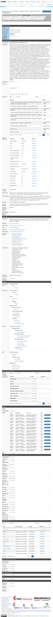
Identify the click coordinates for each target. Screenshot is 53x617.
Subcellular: (14, 318)
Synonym (12, 100)
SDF (16, 94)
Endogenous (14, 298)
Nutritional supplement (19, 361)
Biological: (14, 301)
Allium (4, 553)
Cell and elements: (16, 314)
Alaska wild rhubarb (7, 548)
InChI (27, 94)
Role (3, 352)
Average (30, 526)
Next (48, 134)
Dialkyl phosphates (16, 237)
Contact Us (44, 1)
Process (4, 326)
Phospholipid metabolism (22, 341)
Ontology (27, 17)
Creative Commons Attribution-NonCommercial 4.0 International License (34, 616)
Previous (40, 134)
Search (15, 1)
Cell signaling (20, 349)
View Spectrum (47, 415)
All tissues (17, 313)
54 (45, 556)
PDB (19, 94)
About (38, 1)
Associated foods (12, 19)
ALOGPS (34, 141)
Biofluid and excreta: (16, 307)
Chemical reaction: (18, 330)
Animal (16, 303)
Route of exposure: (14, 290)
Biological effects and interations (22, 19)
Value (32, 376)
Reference (43, 376)
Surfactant (14, 354)
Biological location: (13, 305)
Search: (37, 96)
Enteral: (13, 292)
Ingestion (17, 294)
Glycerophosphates (16, 233)
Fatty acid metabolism (21, 346)
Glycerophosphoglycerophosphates (17, 229)
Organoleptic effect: (14, 284)
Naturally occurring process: (15, 326)
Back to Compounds (46, 11)
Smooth (16, 287)
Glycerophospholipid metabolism (24, 335)
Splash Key (28, 413)
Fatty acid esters (15, 236)
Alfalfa (4, 551)
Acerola (4, 534)
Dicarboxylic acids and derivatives (19, 238)
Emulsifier (14, 355)
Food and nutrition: (16, 357)
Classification (22, 17)
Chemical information (15, 17)
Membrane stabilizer (16, 366)
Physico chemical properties (36, 17)
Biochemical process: (19, 339)
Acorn (4, 536)
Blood (16, 309)
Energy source (15, 365)
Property (12, 376)
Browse (9, 1)
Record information (6, 17)
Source (44, 100)
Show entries (15, 96)
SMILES (22, 94)
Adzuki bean (5, 541)
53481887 (12, 464)
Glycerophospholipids (14, 227)
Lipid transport (20, 342)
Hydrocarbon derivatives (17, 243)
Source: (11, 296)
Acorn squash (6, 539)
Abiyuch (4, 531)
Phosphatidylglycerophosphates (16, 231)
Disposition (4, 290)
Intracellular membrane (19, 323)
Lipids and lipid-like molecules (16, 225)
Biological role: (13, 363)
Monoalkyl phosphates (17, 234)
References (41, 19)
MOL (13, 94)
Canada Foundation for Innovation (5, 602)
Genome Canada (39, 610)
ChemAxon (34, 145)
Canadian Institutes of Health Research (5, 600)
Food (13, 300)
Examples (33, 1)
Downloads (21, 1)
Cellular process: (18, 347)
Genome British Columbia (8, 611)
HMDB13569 (12, 478)
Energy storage (15, 368)
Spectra (43, 17)
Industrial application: (14, 352)
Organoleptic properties (33, 19)
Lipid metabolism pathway (22, 337)
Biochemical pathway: (19, 333)
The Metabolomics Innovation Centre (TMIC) (6, 605)
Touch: (13, 285)
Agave (4, 543)
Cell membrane (18, 322)
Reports (27, 1)
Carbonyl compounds (16, 245)
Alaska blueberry (6, 546)
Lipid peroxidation (21, 332)
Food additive (17, 359)
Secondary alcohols (16, 240)
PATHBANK (42, 531)
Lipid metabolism (20, 344)
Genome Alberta (46, 610)
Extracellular (17, 316)
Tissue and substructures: (17, 311)
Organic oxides (15, 242)
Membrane (17, 320)
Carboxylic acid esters (17, 241)
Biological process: (16, 328)
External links (5, 19)
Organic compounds (14, 223)
